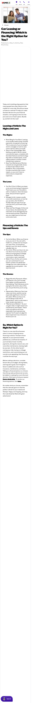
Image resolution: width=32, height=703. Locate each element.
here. (19, 381)
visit (16, 4)
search (20, 4)
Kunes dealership (9, 379)
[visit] (16, 2)
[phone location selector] (24, 2)
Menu (28, 4)
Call (24, 4)
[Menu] (28, 2)
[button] (16, 3)
